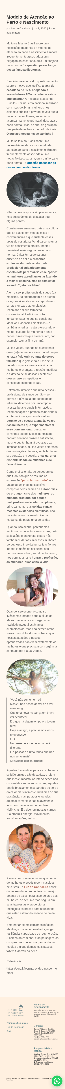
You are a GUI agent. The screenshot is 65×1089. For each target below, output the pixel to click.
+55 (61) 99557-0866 (41, 1037)
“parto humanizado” (34, 480)
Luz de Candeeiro (21, 28)
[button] (57, 1081)
